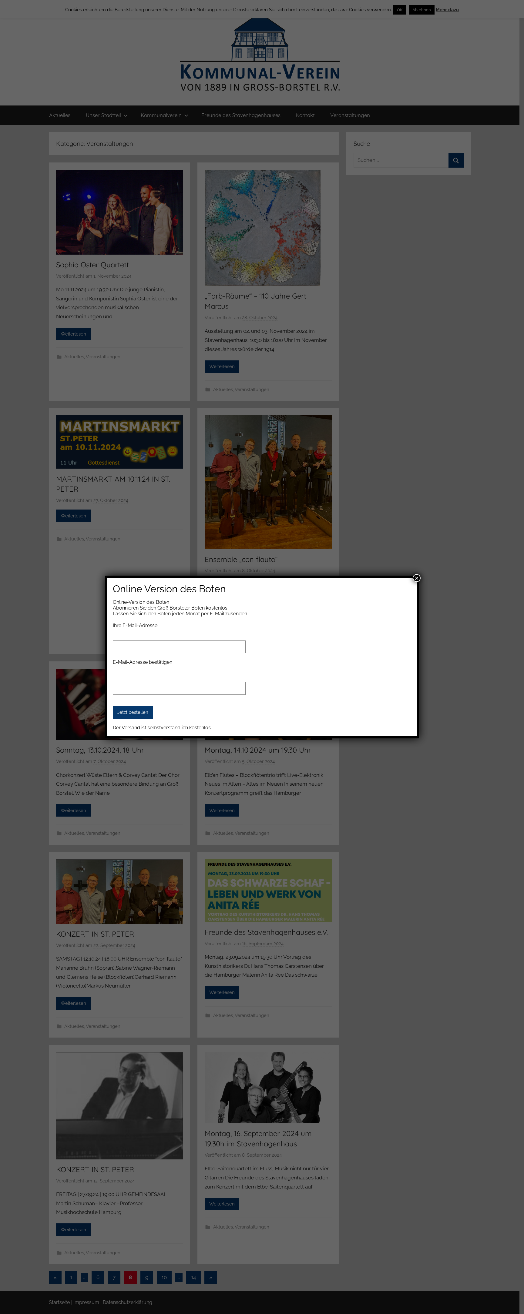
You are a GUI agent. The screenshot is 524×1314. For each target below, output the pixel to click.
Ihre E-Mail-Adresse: (135, 625)
